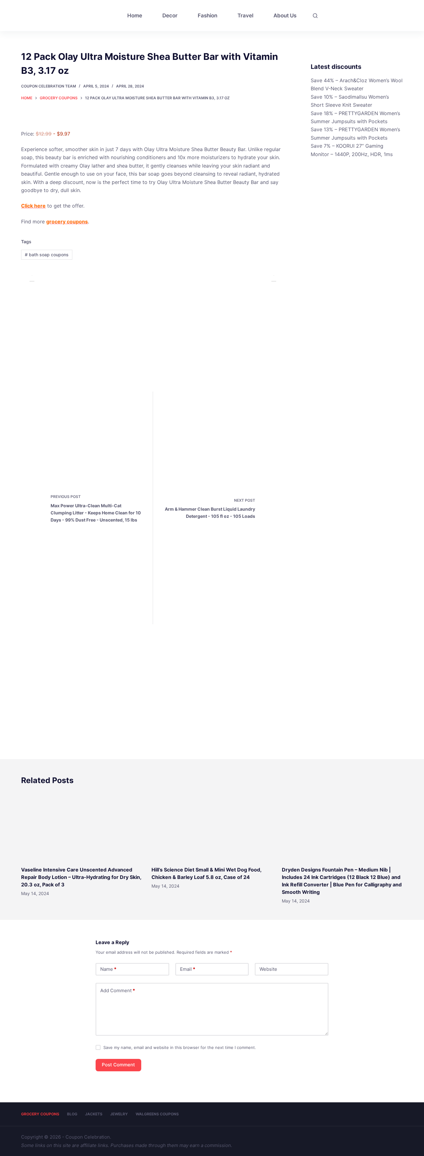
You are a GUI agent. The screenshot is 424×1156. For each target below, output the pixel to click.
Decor (170, 15)
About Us (284, 15)
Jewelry (119, 1114)
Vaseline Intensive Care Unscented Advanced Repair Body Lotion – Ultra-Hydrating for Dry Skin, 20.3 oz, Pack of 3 (81, 877)
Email (187, 969)
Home (134, 15)
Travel (245, 15)
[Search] (315, 15)
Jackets (93, 1114)
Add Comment (117, 990)
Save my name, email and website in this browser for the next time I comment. (179, 1047)
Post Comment (118, 1065)
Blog (72, 1114)
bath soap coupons (47, 254)
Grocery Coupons (40, 1114)
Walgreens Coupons (157, 1114)
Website (268, 969)
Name (108, 969)
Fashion (207, 15)
